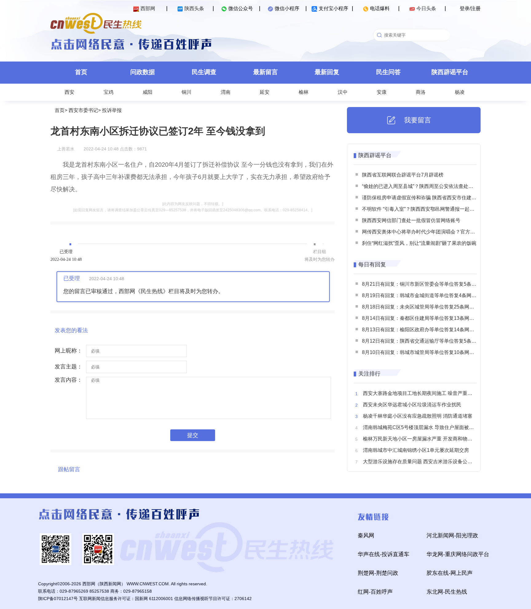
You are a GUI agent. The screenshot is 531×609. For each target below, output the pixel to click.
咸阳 (147, 92)
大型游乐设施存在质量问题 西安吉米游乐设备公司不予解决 (427, 461)
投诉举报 (112, 110)
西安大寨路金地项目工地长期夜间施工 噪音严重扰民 (420, 393)
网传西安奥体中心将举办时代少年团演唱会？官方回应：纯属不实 (433, 231)
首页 (81, 72)
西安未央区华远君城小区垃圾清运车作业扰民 (412, 404)
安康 (382, 92)
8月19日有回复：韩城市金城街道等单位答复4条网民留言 (424, 295)
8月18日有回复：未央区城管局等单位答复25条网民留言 (423, 306)
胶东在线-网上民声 (450, 573)
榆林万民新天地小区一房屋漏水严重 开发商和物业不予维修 (427, 438)
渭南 (225, 92)
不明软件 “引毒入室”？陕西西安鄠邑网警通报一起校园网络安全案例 (435, 209)
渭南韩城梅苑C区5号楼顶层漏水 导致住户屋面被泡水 (421, 427)
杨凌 (460, 92)
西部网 (147, 8)
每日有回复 (372, 264)
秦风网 (366, 535)
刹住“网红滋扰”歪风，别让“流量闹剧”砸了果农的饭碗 (419, 243)
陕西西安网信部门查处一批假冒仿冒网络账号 (411, 220)
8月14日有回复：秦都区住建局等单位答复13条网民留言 (423, 318)
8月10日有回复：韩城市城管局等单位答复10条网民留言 (423, 352)
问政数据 (142, 72)
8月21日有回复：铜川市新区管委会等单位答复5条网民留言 (426, 284)
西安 (69, 92)
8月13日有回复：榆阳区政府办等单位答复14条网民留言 (423, 329)
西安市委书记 (83, 110)
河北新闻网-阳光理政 (452, 535)
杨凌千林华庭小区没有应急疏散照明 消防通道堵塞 (417, 416)
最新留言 (265, 72)
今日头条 (426, 8)
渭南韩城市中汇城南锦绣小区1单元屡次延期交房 (416, 450)
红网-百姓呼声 (375, 592)
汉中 (343, 92)
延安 (264, 92)
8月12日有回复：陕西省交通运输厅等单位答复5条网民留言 (426, 341)
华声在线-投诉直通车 (383, 554)
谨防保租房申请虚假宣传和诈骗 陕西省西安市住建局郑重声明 (429, 197)
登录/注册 (470, 8)
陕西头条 (194, 8)
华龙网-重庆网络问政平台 (458, 554)
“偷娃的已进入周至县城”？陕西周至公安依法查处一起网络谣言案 (432, 186)
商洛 (421, 92)
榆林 (304, 92)
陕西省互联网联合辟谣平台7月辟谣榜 (402, 174)
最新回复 (327, 72)
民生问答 (388, 72)
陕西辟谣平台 (449, 72)
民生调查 (204, 72)
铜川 (186, 92)
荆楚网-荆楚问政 (378, 573)
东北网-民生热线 (447, 592)
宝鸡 (108, 92)
